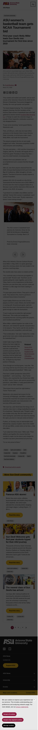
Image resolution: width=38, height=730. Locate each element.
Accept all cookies (9, 714)
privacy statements (22, 707)
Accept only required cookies (13, 720)
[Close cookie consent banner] (34, 700)
